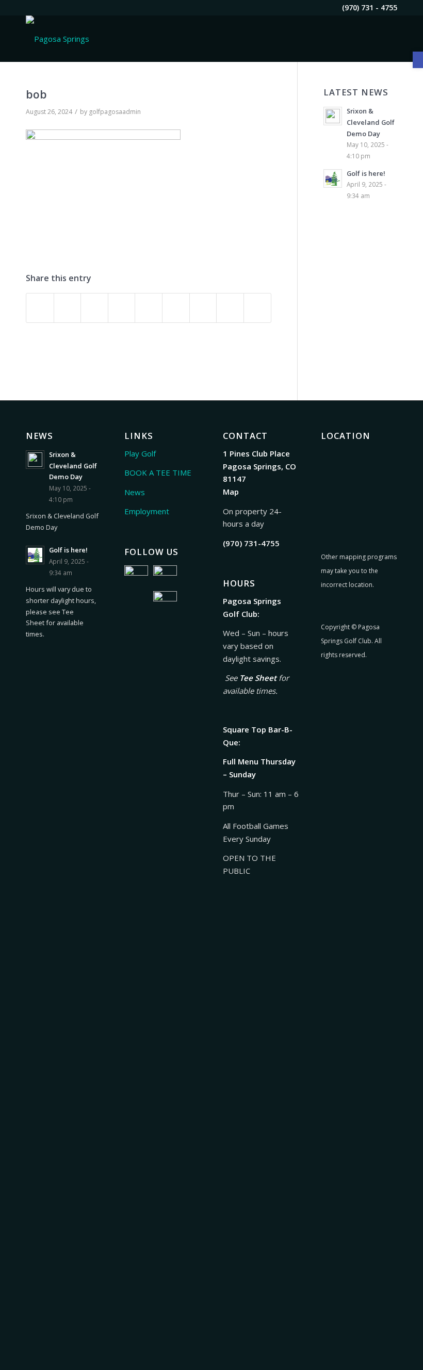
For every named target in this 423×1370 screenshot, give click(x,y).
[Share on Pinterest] (121, 307)
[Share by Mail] (257, 307)
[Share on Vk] (203, 307)
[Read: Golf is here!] (332, 178)
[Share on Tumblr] (175, 307)
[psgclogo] (57, 38)
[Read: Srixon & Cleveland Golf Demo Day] (332, 116)
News (134, 492)
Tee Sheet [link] (257, 678)
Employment (146, 511)
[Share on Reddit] (230, 307)
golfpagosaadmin (115, 111)
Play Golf (140, 453)
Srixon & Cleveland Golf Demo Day (371, 122)
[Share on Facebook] (40, 307)
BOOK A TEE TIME (157, 472)
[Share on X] (67, 307)
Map (231, 491)
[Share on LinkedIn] (148, 307)
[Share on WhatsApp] (94, 307)
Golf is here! (366, 173)
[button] (418, 60)
